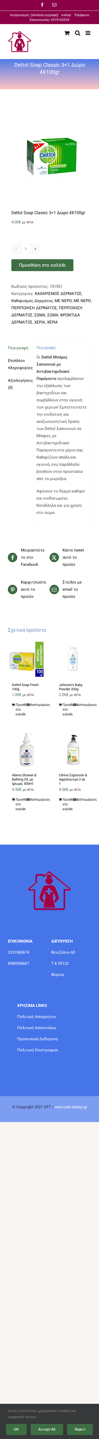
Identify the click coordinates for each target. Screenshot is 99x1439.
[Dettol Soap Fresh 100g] (26, 659)
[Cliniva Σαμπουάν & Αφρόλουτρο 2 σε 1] (73, 749)
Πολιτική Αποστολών (36, 1027)
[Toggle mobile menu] (88, 33)
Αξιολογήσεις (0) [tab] (19, 384)
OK (16, 1429)
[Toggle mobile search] (77, 33)
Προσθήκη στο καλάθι (42, 265)
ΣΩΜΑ (39, 315)
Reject (80, 1429)
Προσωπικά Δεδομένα (37, 1039)
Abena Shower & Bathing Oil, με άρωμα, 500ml (24, 779)
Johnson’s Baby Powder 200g (70, 687)
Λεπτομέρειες (35, 705)
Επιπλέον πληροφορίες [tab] (19, 364)
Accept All (46, 1429)
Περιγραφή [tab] (18, 348)
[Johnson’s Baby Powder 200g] (73, 659)
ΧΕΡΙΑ (39, 322)
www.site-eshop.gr (71, 1107)
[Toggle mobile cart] (67, 33)
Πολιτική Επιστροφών (37, 1050)
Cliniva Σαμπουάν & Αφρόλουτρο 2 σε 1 (73, 779)
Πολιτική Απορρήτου (36, 1016)
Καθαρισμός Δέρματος (32, 300)
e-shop (66, 15)
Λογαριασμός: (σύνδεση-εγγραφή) (36, 15)
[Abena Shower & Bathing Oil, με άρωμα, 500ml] (26, 749)
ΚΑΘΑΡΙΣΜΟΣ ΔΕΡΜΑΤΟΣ (58, 293)
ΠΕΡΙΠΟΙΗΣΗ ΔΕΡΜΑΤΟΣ (34, 308)
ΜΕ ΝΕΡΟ (63, 300)
